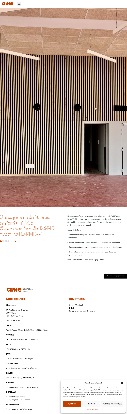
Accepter (72, 404)
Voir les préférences (112, 404)
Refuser (91, 404)
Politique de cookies (92, 409)
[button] (122, 383)
